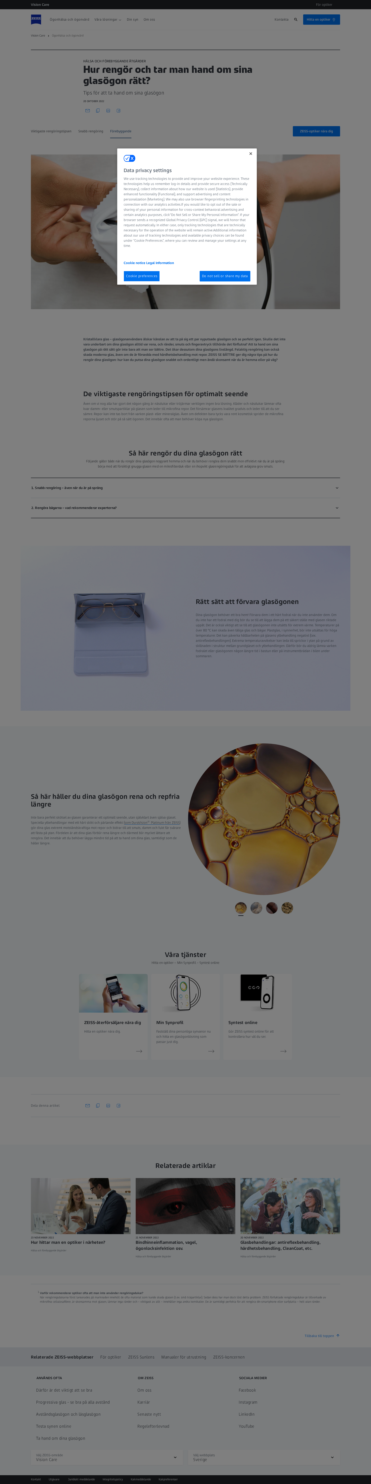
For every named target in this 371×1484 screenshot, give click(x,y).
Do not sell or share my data (225, 276)
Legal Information (160, 263)
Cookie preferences (141, 276)
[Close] (250, 153)
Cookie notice (135, 263)
